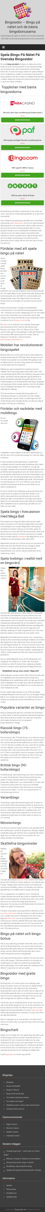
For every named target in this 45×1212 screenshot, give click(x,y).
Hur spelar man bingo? (14, 1101)
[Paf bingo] (22, 131)
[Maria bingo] (22, 103)
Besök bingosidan (22, 120)
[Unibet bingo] (22, 186)
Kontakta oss (11, 1193)
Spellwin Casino (12, 1132)
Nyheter (9, 1185)
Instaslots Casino (13, 1136)
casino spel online (9, 913)
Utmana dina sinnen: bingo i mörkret (19, 1162)
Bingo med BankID (13, 1086)
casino (5, 324)
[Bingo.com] (22, 158)
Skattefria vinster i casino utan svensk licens (23, 1105)
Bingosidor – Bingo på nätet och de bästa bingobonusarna (22, 27)
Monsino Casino (12, 1128)
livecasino (22, 536)
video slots (11, 918)
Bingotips (10, 1082)
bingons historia (21, 320)
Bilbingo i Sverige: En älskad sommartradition (23, 1159)
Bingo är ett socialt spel (15, 1094)
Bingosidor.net (10, 1054)
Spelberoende (11, 1197)
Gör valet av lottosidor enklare (17, 1097)
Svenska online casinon (15, 1109)
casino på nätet (36, 1010)
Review (22, 116)
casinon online (22, 880)
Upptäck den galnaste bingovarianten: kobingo (23, 1170)
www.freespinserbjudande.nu (11, 339)
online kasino (18, 223)
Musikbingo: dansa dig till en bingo (19, 1166)
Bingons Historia (12, 1090)
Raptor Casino (11, 1124)
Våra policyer (11, 1189)
